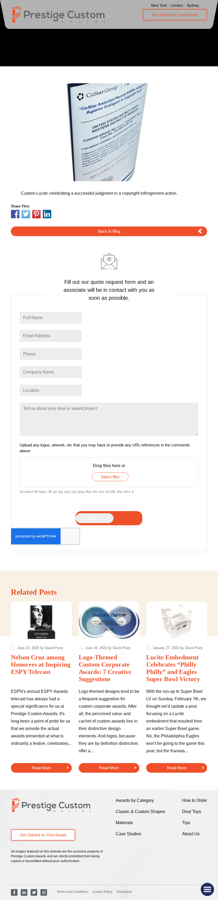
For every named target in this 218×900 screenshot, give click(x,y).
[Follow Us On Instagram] (43, 892)
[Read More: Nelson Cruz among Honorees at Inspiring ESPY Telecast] (41, 621)
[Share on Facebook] (15, 215)
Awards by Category (135, 800)
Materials (124, 822)
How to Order (194, 800)
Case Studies (128, 834)
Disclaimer (124, 892)
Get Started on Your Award (175, 14)
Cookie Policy (102, 892)
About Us (191, 834)
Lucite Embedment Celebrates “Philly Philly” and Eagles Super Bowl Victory (173, 668)
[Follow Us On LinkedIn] (24, 892)
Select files (110, 477)
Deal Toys (191, 811)
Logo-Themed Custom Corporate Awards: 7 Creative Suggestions (105, 668)
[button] (207, 889)
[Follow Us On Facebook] (14, 892)
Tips (186, 822)
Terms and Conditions (72, 892)
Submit (95, 518)
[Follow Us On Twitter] (34, 892)
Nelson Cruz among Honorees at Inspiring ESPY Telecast (40, 664)
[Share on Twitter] (26, 215)
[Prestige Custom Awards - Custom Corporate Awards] (58, 14)
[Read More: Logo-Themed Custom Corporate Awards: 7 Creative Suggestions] (109, 621)
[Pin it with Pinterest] (36, 215)
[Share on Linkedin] (47, 214)
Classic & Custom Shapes (140, 811)
